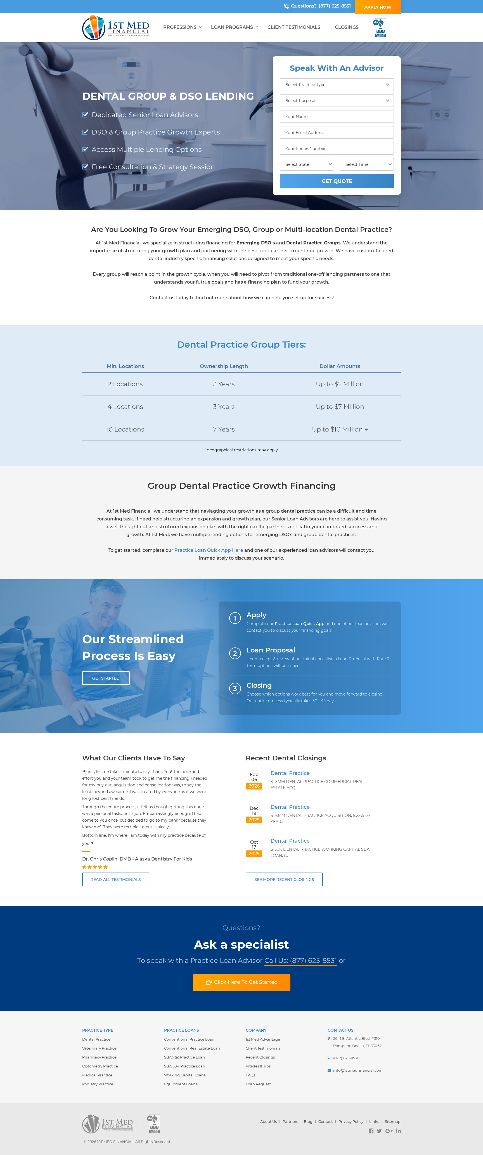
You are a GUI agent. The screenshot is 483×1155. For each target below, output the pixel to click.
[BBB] (379, 27)
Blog (308, 1121)
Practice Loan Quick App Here (208, 550)
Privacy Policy (350, 1121)
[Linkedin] (398, 1131)
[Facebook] (371, 1131)
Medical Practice (97, 1075)
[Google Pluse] (389, 1131)
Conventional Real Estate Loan (192, 1048)
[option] (146, 820)
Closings (347, 27)
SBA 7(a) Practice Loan (184, 1057)
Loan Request (258, 1084)
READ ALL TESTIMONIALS (116, 879)
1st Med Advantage (263, 1039)
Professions (179, 27)
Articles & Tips (258, 1066)
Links (374, 1121)
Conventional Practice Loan (189, 1039)
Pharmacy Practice (99, 1057)
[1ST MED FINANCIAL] (115, 27)
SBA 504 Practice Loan (184, 1066)
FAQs (250, 1075)
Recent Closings (260, 1057)
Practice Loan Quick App (300, 623)
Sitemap (393, 1121)
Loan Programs (232, 27)
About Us (268, 1121)
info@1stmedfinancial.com (358, 1070)
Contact (325, 1121)
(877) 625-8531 (335, 6)
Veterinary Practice (99, 1048)
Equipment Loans (180, 1084)
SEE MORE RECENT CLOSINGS (284, 879)
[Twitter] (379, 1131)
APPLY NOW (377, 7)
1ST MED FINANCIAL (115, 1141)
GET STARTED (106, 678)
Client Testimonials (293, 27)
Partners (290, 1121)
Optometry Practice (100, 1066)
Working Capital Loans (184, 1075)
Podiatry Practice (97, 1084)
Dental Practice (290, 773)
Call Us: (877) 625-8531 (300, 960)
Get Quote (337, 181)
